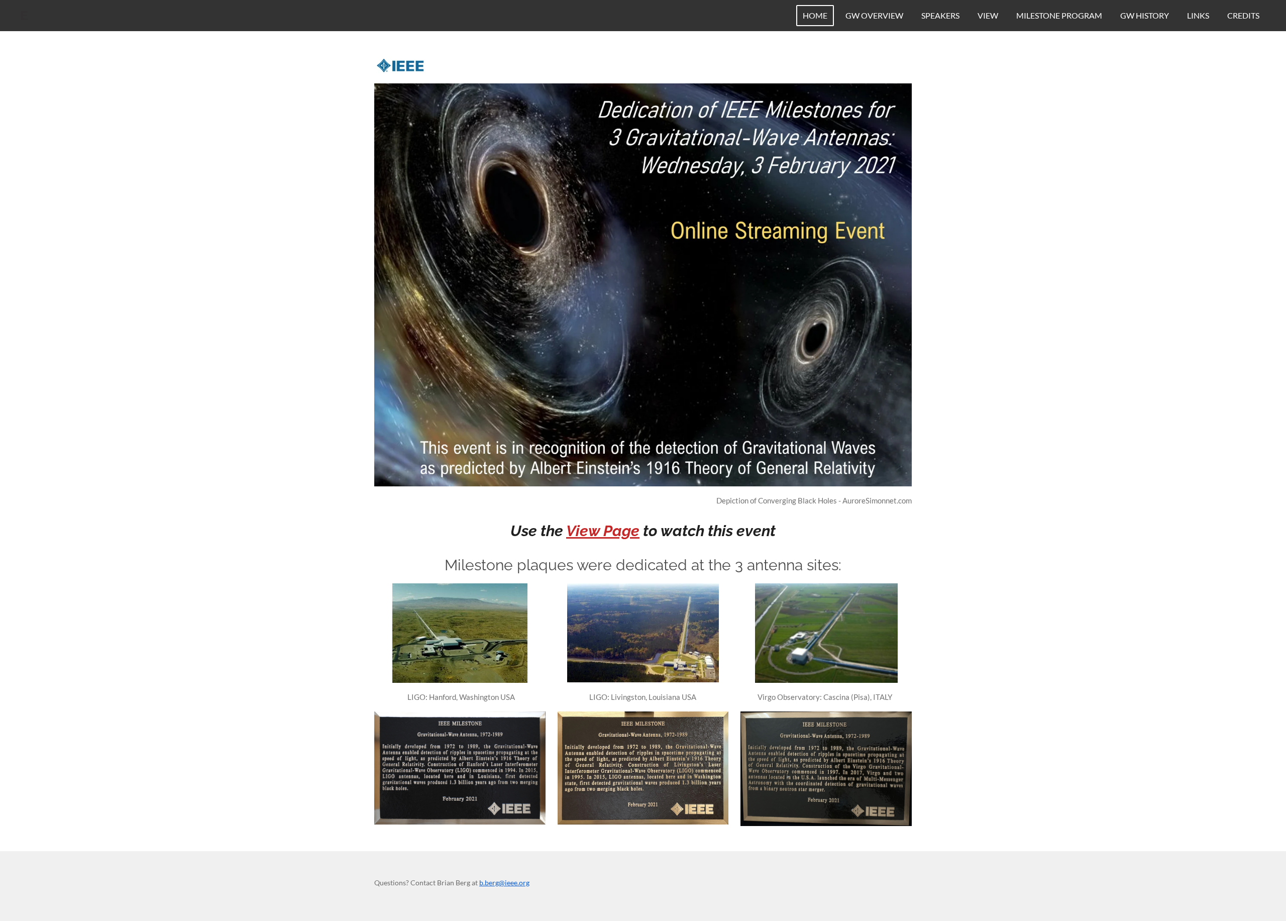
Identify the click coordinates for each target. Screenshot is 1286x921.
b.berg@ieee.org (504, 882)
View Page (602, 531)
